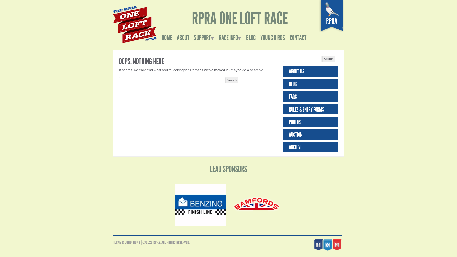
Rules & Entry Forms (306, 109)
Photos (295, 122)
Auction (295, 134)
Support (202, 38)
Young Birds (272, 38)
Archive (295, 147)
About (183, 38)
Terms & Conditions (126, 242)
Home (167, 38)
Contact (298, 38)
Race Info (228, 38)
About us (296, 71)
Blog (251, 38)
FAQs (293, 96)
